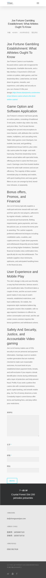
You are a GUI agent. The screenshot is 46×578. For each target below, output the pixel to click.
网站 (8, 466)
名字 (9, 445)
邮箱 (9, 455)
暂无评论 (35, 32)
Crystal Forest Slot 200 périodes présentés (23, 494)
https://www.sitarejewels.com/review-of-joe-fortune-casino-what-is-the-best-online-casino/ (23, 96)
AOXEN (14, 32)
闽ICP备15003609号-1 (15, 567)
